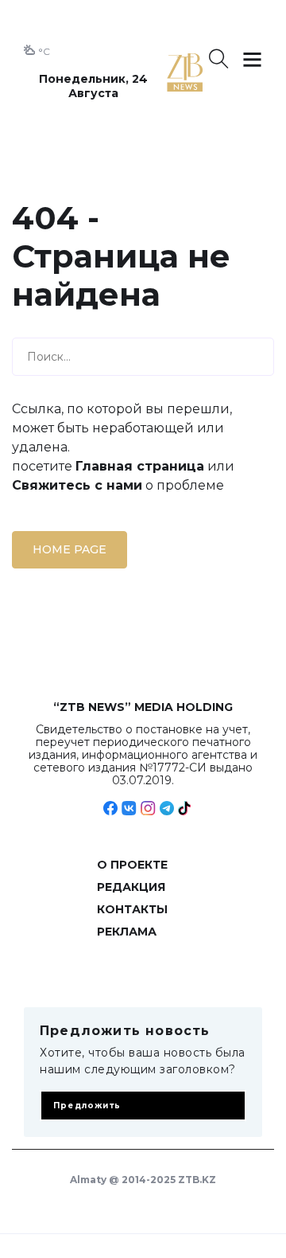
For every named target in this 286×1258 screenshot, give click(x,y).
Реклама (127, 931)
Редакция (131, 887)
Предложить (87, 1105)
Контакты (132, 909)
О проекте (132, 864)
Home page (69, 549)
